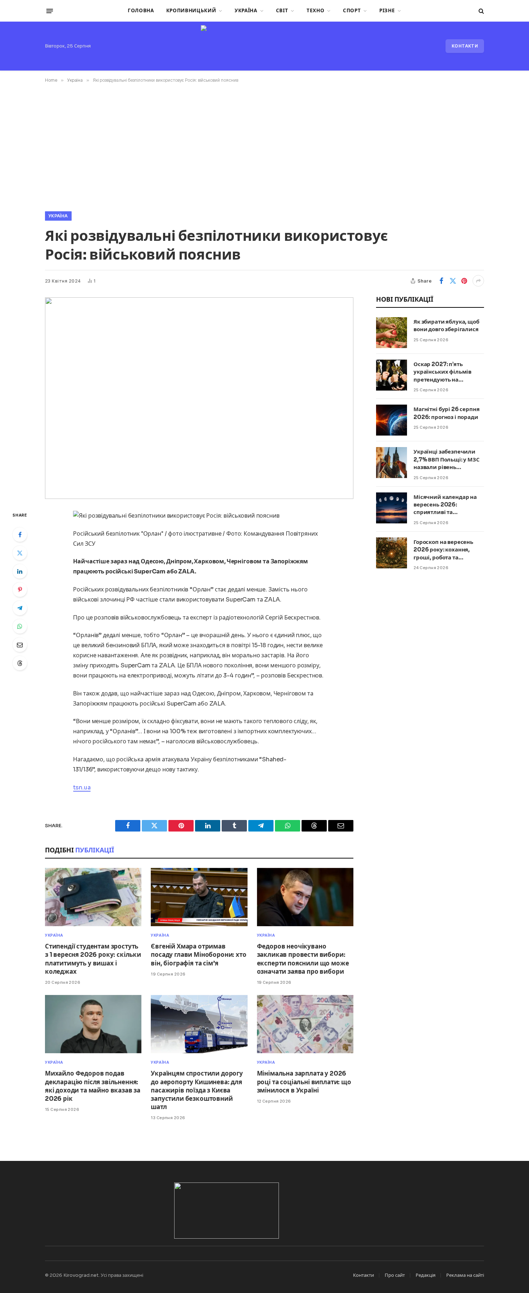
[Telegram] (20, 608)
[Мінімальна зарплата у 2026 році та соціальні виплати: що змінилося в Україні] (305, 1024)
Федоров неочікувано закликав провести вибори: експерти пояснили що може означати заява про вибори (303, 959)
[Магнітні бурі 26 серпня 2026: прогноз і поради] (391, 420)
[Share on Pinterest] (464, 281)
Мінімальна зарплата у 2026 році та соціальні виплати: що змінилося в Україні (304, 1082)
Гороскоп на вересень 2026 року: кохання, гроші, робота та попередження (443, 550)
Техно (315, 11)
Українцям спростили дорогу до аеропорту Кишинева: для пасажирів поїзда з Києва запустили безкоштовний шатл (197, 1090)
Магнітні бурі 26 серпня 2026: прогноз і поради (446, 413)
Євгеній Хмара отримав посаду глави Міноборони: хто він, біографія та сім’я (198, 955)
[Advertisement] (264, 145)
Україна (246, 11)
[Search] (480, 11)
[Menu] (49, 11)
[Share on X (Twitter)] (452, 281)
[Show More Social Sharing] (478, 281)
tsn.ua (81, 787)
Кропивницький (191, 11)
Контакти (465, 46)
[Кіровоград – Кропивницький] (264, 46)
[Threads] (20, 663)
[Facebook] (20, 534)
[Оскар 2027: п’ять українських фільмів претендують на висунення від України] (391, 375)
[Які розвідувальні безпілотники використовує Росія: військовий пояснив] (199, 398)
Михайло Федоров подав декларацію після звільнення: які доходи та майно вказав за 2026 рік (92, 1086)
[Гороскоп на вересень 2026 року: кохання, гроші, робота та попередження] (391, 552)
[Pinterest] (20, 589)
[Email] (20, 645)
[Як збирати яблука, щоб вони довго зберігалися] (391, 332)
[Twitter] (20, 553)
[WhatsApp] (20, 626)
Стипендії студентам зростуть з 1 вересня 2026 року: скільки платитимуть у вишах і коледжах (93, 959)
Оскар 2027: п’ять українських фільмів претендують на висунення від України (445, 372)
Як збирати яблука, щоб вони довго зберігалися (446, 325)
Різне (387, 11)
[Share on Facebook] (441, 281)
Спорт (352, 11)
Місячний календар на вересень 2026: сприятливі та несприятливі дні (445, 505)
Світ (282, 11)
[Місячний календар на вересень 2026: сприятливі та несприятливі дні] (391, 507)
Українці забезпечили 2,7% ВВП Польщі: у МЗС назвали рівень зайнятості (446, 459)
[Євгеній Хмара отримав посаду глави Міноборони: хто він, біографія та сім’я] (199, 897)
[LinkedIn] (20, 571)
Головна (141, 11)
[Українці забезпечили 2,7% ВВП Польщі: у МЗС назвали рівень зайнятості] (391, 462)
